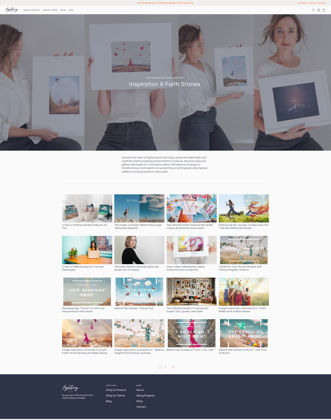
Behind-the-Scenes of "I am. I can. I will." (190, 350)
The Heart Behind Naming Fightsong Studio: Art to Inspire (136, 268)
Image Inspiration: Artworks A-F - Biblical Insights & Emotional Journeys (139, 351)
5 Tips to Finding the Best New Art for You (84, 226)
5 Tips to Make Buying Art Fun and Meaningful (83, 268)
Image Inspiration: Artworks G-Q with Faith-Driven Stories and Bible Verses (84, 351)
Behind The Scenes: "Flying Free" (134, 308)
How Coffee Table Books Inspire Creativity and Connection (186, 268)
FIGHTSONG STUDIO (83, 395)
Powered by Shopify (76, 398)
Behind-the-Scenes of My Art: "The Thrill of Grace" (242, 351)
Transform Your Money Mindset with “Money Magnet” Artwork (240, 268)
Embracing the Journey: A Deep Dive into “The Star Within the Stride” (244, 226)
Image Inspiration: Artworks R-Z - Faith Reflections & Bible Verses (242, 310)
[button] (319, 10)
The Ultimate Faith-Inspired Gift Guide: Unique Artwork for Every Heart (190, 226)
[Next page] (171, 367)
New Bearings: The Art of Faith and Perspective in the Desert (83, 310)
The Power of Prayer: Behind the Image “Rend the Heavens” (137, 226)
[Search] (313, 10)
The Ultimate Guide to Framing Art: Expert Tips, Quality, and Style (188, 310)
